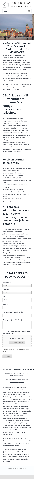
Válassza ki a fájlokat (17, 342)
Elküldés (7, 356)
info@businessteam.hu (22, 454)
